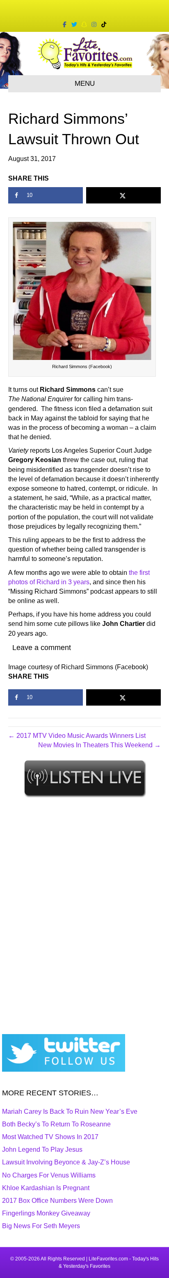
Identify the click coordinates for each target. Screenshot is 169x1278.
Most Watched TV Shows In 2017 (50, 1136)
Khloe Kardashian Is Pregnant (45, 1187)
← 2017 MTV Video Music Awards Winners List (77, 735)
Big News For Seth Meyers (41, 1225)
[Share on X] (123, 195)
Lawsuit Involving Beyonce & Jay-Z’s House (66, 1162)
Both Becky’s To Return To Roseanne (56, 1124)
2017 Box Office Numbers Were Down (57, 1200)
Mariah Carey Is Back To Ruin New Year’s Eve (69, 1111)
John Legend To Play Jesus (42, 1149)
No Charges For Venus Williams (49, 1175)
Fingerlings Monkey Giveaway (46, 1213)
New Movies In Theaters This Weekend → (99, 745)
